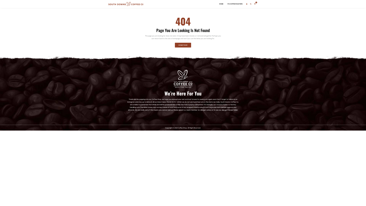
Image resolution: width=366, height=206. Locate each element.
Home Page (183, 45)
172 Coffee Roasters (235, 4)
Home (221, 4)
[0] (254, 4)
